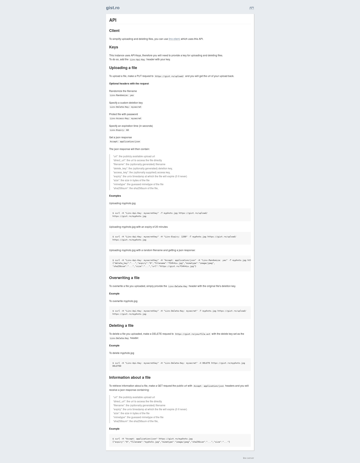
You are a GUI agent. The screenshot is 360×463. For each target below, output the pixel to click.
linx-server (248, 458)
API (251, 7)
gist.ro (113, 7)
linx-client (174, 38)
